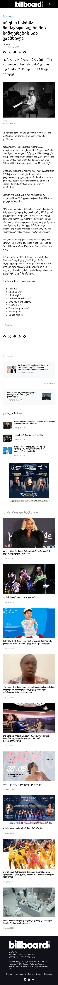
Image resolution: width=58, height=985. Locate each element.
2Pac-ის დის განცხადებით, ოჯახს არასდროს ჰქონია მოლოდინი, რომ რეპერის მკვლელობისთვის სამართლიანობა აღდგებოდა (28, 689)
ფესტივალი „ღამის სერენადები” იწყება (22, 828)
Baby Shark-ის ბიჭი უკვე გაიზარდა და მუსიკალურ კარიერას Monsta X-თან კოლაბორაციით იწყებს (30, 449)
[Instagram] (29, 979)
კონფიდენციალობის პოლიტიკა (22, 957)
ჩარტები (48, 974)
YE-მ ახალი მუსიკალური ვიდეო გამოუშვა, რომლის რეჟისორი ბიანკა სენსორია (27, 921)
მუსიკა (5, 16)
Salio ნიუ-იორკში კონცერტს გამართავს (22, 784)
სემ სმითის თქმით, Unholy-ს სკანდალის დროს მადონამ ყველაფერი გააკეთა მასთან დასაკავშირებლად (26, 738)
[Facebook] (25, 979)
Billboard (7, 45)
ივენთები (29, 974)
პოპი (11, 16)
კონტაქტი (13, 952)
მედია (39, 974)
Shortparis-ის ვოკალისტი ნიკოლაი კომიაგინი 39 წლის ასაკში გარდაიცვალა (21, 394)
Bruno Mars (9, 325)
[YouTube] (33, 979)
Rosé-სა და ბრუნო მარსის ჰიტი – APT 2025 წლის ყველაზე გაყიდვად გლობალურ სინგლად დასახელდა (34, 367)
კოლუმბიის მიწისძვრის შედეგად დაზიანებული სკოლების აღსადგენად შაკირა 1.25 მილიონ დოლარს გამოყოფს (29, 874)
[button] (4, 4)
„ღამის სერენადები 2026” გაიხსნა (28, 435)
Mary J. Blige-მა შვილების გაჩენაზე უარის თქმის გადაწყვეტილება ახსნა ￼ (34, 422)
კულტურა (18, 974)
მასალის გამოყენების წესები (21, 954)
